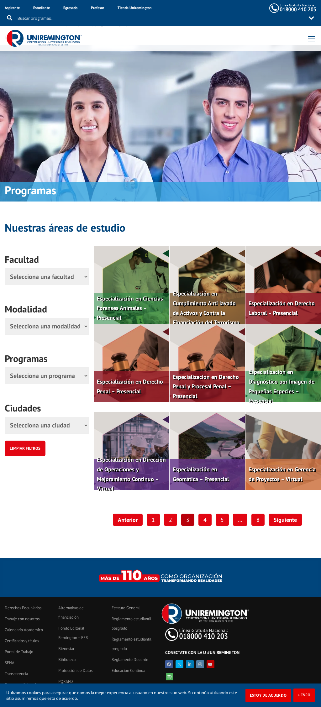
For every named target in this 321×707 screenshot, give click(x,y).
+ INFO (304, 695)
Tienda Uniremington (135, 7)
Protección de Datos (75, 670)
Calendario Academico (24, 629)
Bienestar (66, 648)
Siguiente (285, 519)
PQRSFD (65, 681)
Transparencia (16, 673)
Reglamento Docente (130, 659)
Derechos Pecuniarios (23, 607)
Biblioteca (67, 659)
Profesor (97, 7)
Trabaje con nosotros (22, 618)
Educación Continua (128, 670)
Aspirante (12, 7)
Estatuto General (126, 607)
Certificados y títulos (22, 640)
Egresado (70, 7)
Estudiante (41, 7)
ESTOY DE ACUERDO (268, 695)
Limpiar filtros (25, 448)
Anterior (128, 519)
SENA (9, 662)
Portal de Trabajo (19, 651)
